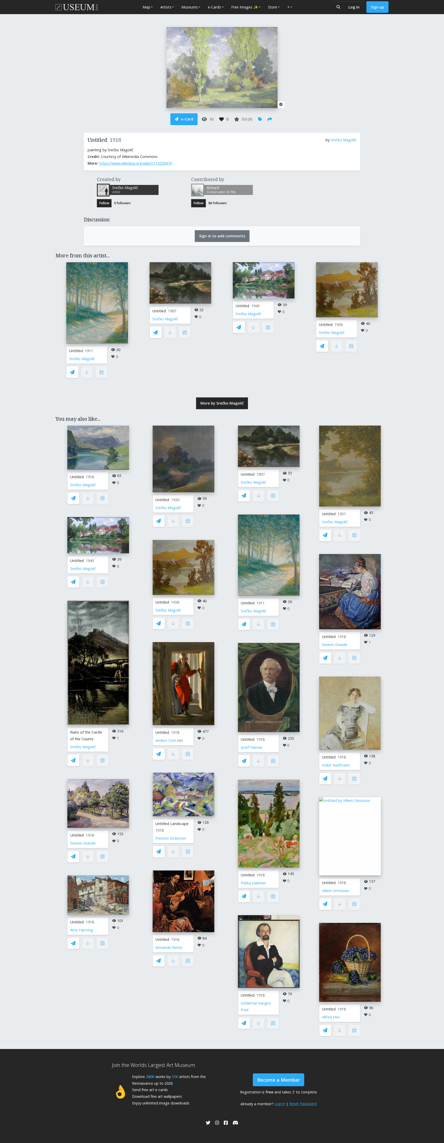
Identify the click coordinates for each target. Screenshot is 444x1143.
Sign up (377, 7)
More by (222, 403)
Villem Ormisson (335, 890)
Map (146, 7)
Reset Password (303, 1103)
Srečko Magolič (343, 139)
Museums (189, 7)
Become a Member (278, 1080)
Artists (165, 7)
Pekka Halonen (253, 882)
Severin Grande (83, 843)
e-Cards (214, 7)
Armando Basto (168, 947)
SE (180, 740)
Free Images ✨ (244, 7)
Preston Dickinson (170, 838)
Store (272, 7)
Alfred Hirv (331, 1017)
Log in (353, 7)
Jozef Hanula (251, 747)
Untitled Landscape (172, 823)
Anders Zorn (165, 740)
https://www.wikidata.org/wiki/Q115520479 (135, 163)
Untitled (76, 350)
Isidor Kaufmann (336, 765)
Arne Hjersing (81, 929)
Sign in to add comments (222, 235)
